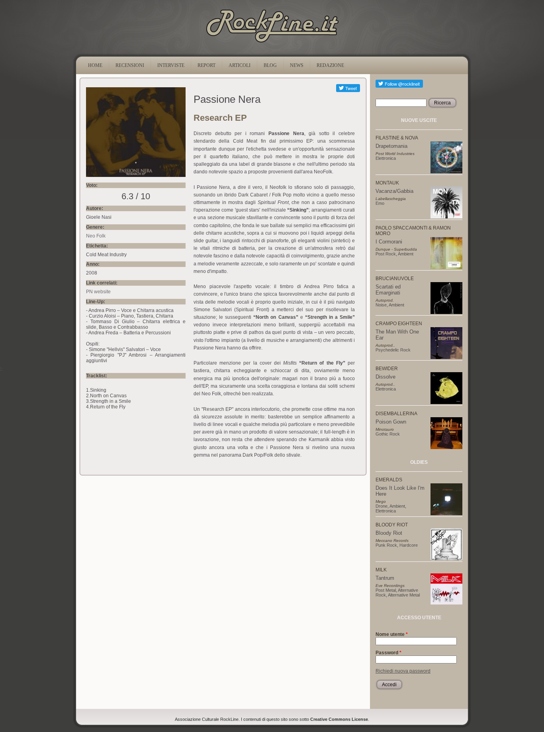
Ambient (405, 253)
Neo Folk (96, 236)
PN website (98, 291)
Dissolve (385, 377)
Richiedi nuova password (403, 671)
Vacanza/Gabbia (394, 191)
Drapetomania (391, 146)
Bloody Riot (389, 533)
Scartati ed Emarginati (388, 290)
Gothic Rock (388, 434)
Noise (381, 304)
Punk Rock (386, 545)
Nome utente (392, 634)
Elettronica (386, 158)
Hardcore (408, 545)
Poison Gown (391, 422)
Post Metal (386, 590)
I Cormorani (389, 242)
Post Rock (386, 253)
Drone (381, 506)
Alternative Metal (404, 595)
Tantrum (385, 578)
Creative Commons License (339, 719)
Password (388, 652)
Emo (380, 203)
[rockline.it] (272, 42)
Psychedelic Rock (393, 349)
